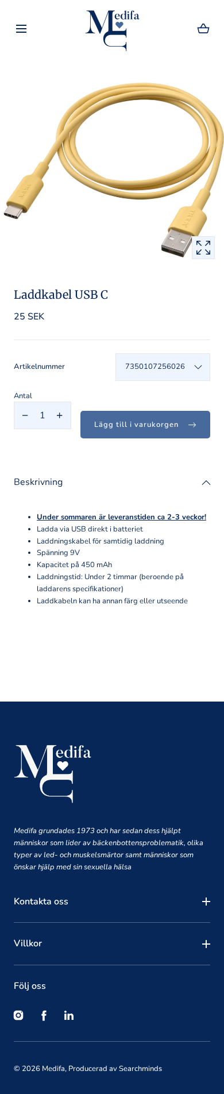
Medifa (53, 1069)
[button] (21, 29)
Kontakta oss (41, 901)
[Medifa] (112, 28)
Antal (23, 396)
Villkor (28, 943)
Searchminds (140, 1069)
